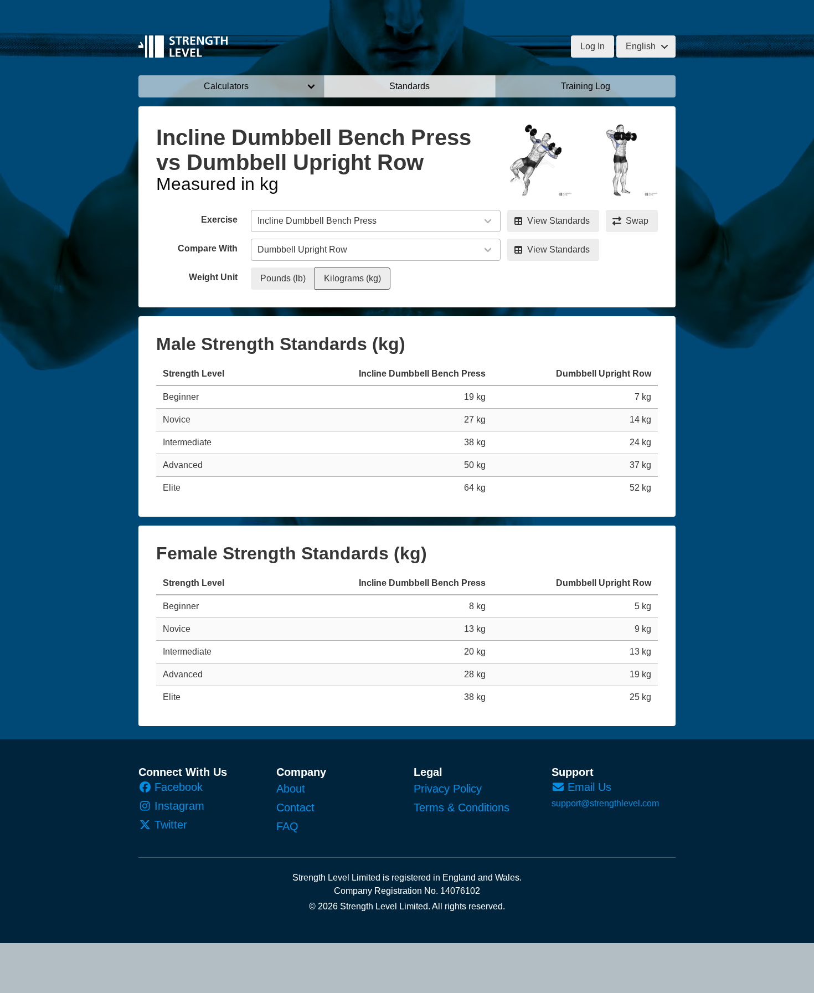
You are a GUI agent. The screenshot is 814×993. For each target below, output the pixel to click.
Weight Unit (213, 277)
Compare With (208, 248)
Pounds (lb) (283, 278)
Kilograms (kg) (352, 278)
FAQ (287, 826)
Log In (592, 46)
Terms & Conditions (461, 807)
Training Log (585, 86)
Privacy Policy (448, 789)
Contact (295, 807)
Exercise (219, 219)
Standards (409, 86)
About (290, 789)
